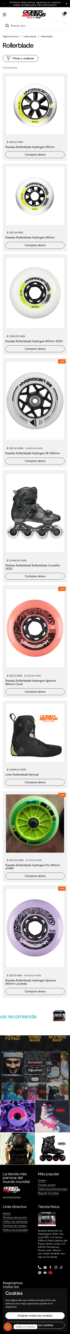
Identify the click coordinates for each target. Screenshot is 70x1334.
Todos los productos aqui (52, 1189)
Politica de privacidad (15, 1230)
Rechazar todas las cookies (35, 1325)
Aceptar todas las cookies (35, 1315)
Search (7, 1213)
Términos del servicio (15, 1217)
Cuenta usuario (46, 1184)
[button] (63, 14)
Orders (42, 1180)
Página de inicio (11, 36)
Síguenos (35, 1070)
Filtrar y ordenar (23, 58)
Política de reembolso (15, 1221)
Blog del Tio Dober (48, 1193)
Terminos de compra (15, 1225)
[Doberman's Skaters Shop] (34, 14)
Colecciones (30, 36)
